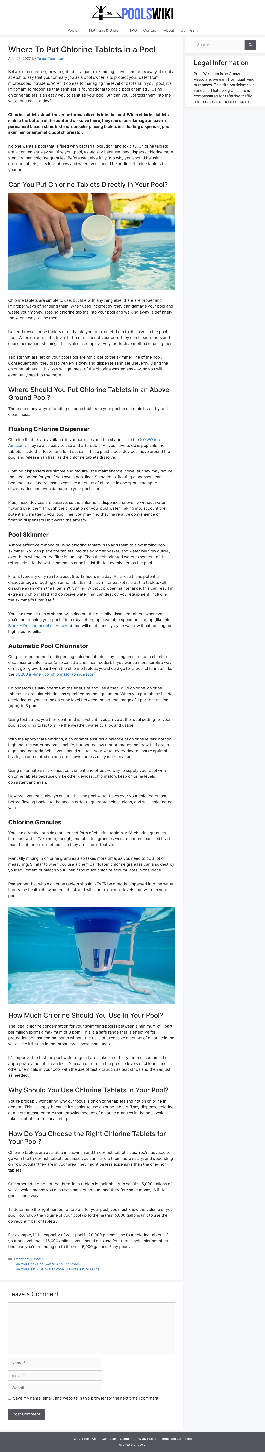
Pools (72, 30)
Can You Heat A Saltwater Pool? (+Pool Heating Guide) (57, 1269)
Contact (150, 30)
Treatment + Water (28, 1259)
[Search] (250, 45)
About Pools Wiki (85, 1439)
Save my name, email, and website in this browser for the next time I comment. (86, 1398)
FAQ (133, 30)
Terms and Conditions (176, 1439)
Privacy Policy (146, 1439)
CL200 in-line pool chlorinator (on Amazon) (55, 674)
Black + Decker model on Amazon (39, 625)
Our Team (189, 30)
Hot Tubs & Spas (103, 30)
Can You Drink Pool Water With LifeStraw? (47, 1264)
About (169, 30)
